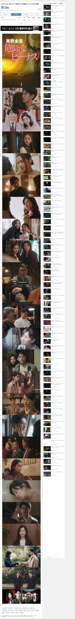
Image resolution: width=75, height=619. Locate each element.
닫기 (37, 14)
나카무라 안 (5, 610)
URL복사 (17, 10)
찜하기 (5, 14)
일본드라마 (4, 608)
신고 (12, 10)
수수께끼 (8, 612)
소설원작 (37, 610)
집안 (12, 612)
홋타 (16, 610)
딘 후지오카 (11, 608)
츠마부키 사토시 (17, 608)
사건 (29, 610)
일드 (25, 610)
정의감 (21, 610)
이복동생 (21, 612)
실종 (3, 612)
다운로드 (16, 14)
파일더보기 (4, 10)
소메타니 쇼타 (32, 608)
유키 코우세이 (11, 610)
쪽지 (8, 10)
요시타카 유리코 (25, 608)
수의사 (17, 612)
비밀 (32, 610)
